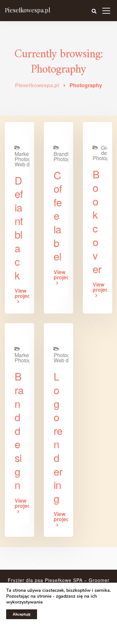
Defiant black (19, 227)
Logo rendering (58, 436)
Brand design (19, 430)
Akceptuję (22, 614)
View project (19, 293)
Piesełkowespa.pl (27, 10)
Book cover (97, 221)
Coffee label (58, 215)
